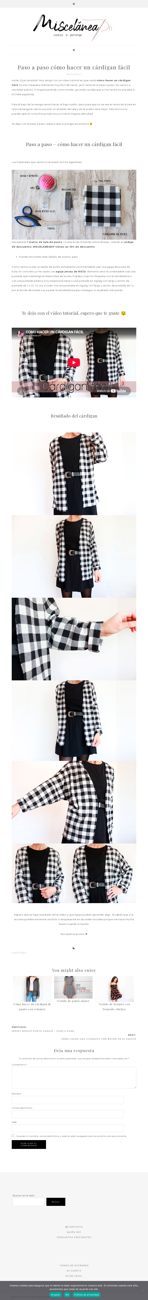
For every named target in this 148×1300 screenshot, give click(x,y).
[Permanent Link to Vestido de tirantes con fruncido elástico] (114, 978)
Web (14, 1122)
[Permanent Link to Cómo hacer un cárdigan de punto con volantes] (32, 978)
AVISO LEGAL (74, 1276)
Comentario (19, 1064)
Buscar (56, 1202)
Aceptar (55, 1294)
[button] (74, 4)
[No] (143, 1290)
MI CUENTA (74, 1270)
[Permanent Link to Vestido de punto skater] (73, 978)
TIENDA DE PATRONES (74, 1265)
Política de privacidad (86, 1294)
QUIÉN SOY (74, 1232)
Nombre (16, 1093)
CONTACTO (76, 1227)
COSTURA (19, 952)
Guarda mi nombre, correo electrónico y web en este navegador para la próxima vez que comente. (72, 1136)
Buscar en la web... (24, 1195)
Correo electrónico (22, 1108)
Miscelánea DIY (74, 27)
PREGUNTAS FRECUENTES (74, 1237)
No (67, 1294)
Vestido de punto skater (73, 1001)
